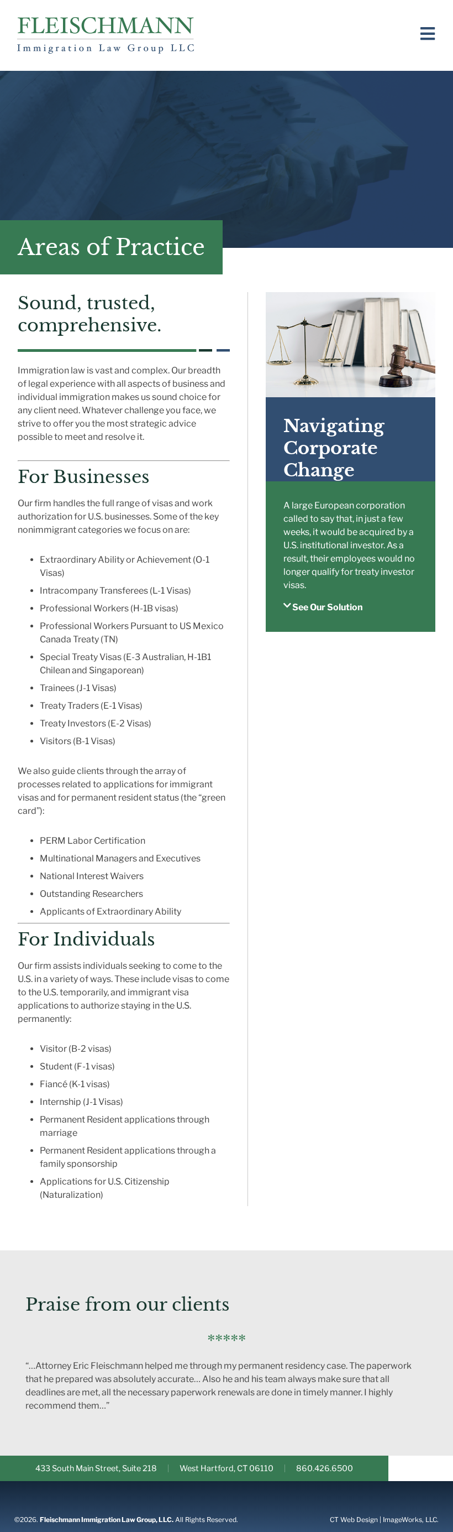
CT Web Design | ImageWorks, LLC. (384, 1519)
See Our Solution (327, 607)
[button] (350, 616)
